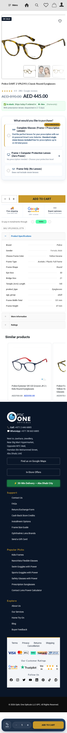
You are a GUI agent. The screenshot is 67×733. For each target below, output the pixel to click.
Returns (37, 643)
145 (60, 284)
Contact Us (17, 498)
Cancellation (34, 646)
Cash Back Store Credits (23, 515)
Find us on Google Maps (33, 461)
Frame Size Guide (20, 527)
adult (60, 295)
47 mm (59, 306)
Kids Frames (18, 555)
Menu (15, 5)
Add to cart (42, 199)
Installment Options (21, 521)
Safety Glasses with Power (24, 578)
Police (59, 245)
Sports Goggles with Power (25, 572)
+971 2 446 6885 (23, 427)
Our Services (18, 612)
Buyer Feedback (19, 629)
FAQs (14, 503)
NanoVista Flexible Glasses (25, 560)
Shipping (50, 643)
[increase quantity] (13, 199)
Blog (14, 623)
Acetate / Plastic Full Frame (50, 261)
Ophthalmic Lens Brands (24, 533)
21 (61, 278)
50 (61, 273)
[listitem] (29, 372)
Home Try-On (18, 617)
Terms (15, 643)
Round (59, 267)
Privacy (25, 643)
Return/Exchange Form (23, 509)
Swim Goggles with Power (24, 566)
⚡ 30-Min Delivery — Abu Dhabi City (33, 483)
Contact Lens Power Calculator (27, 590)
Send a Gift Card (19, 539)
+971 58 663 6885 (30, 431)
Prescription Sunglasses (23, 584)
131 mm (58, 300)
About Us (16, 606)
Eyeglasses (57, 289)
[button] (5, 372)
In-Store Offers (33, 472)
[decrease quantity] (5, 199)
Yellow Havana (55, 256)
